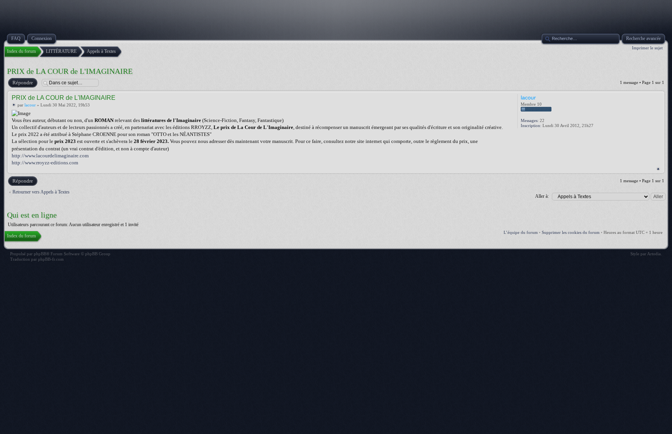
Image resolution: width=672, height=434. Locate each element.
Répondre (22, 82)
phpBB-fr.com (51, 259)
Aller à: (542, 196)
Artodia (654, 253)
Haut (658, 169)
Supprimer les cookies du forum (571, 232)
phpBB (40, 253)
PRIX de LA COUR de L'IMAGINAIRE (70, 71)
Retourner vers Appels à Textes (41, 192)
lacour (30, 105)
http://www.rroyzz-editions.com (45, 163)
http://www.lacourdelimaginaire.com (50, 156)
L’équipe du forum (521, 232)
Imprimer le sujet (647, 47)
